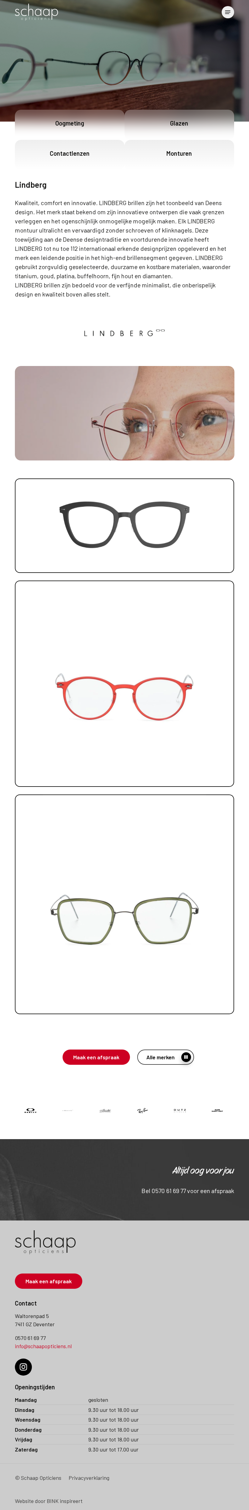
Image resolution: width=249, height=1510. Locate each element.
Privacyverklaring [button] (89, 1477)
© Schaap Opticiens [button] (38, 1477)
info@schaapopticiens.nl (43, 1346)
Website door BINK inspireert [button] (49, 1501)
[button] (228, 12)
